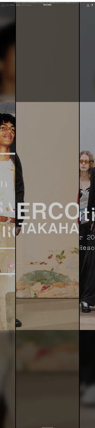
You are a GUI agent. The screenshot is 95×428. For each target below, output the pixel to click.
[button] (88, 5)
